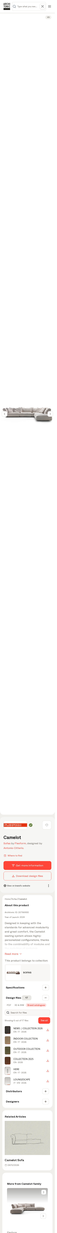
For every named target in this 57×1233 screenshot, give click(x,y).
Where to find (15, 855)
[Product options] (43, 1192)
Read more (11, 954)
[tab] (8, 1005)
